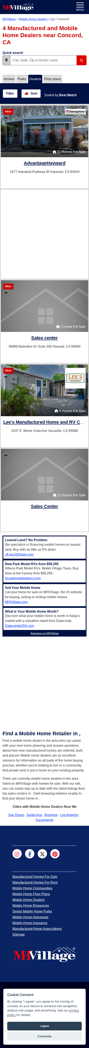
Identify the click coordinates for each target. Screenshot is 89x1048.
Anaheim (51, 815)
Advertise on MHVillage (44, 633)
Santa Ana (34, 815)
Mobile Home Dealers (33, 19)
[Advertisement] (44, 234)
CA (52, 19)
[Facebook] (29, 853)
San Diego (16, 815)
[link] (44, 163)
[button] (6, 60)
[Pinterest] (55, 853)
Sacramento (44, 820)
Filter (10, 93)
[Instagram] (17, 853)
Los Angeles (69, 815)
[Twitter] (42, 853)
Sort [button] (33, 93)
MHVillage (9, 19)
